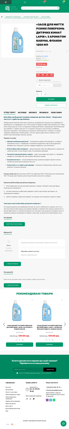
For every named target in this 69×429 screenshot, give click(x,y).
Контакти (8, 387)
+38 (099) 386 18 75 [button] (53, 387)
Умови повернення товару (33, 373)
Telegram (50, 400)
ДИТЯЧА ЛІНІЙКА (45, 16)
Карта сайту (9, 406)
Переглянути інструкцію (14, 224)
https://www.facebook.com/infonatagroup (27, 399)
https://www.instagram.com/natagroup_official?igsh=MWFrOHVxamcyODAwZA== (30, 399)
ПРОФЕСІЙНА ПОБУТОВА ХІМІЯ (31, 16)
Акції (7, 411)
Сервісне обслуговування (13, 401)
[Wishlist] (67, 51)
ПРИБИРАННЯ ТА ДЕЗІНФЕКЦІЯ (13, 16)
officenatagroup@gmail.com (54, 390)
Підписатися (50, 369)
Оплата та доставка (11, 392)
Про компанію (9, 389)
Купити (57, 85)
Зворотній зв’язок (11, 403)
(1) (50, 51)
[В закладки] (32, 300)
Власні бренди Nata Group (13, 408)
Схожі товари (56, 112)
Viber (47, 400)
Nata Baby (45, 56)
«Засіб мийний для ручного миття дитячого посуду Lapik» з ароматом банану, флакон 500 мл (49, 327)
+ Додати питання (12, 285)
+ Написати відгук (12, 264)
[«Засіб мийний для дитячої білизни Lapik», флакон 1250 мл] (19, 310)
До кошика (51, 99)
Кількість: (39, 91)
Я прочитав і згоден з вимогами (35, 373)
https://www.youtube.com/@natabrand (33, 399)
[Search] (58, 8)
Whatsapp (54, 400)
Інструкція (22, 112)
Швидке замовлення (51, 105)
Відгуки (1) (33, 112)
